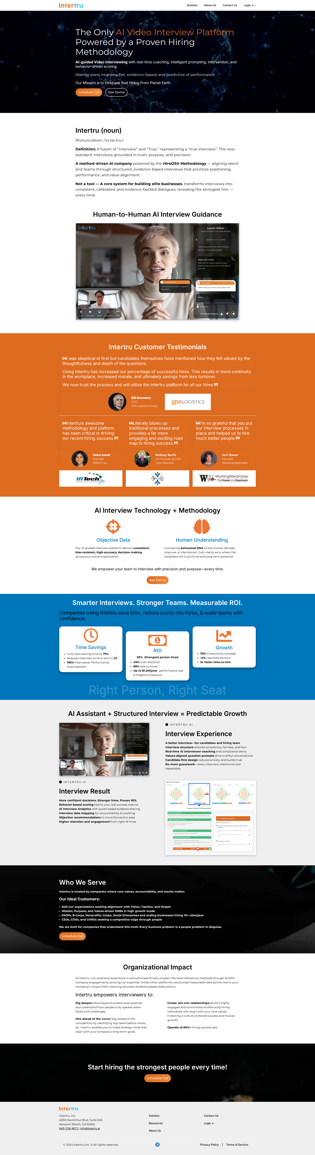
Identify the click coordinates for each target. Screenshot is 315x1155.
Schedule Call (89, 92)
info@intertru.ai (90, 1128)
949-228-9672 (68, 1128)
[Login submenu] (255, 5)
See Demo (116, 92)
